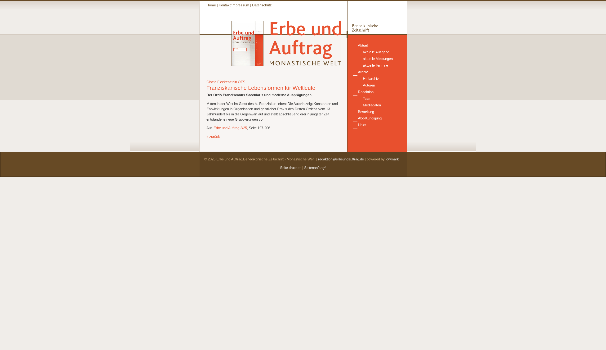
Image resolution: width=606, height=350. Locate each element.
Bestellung (366, 112)
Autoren (369, 85)
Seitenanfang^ (315, 168)
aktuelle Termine (375, 65)
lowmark (392, 159)
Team (367, 98)
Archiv (363, 72)
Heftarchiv (371, 79)
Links (362, 125)
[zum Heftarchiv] (231, 65)
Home (211, 5)
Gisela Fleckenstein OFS (225, 82)
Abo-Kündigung (370, 118)
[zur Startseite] (302, 63)
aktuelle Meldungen (378, 59)
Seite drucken (290, 168)
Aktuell (363, 45)
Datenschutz (262, 5)
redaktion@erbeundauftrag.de (341, 159)
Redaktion (366, 92)
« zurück (213, 137)
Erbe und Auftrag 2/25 (230, 128)
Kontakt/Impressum (234, 5)
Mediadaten (372, 105)
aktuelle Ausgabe (376, 52)
